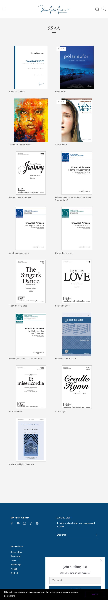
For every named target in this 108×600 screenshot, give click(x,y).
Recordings (16, 564)
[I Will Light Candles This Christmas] (31, 334)
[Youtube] (18, 523)
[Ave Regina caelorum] (31, 228)
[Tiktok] (31, 523)
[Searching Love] (77, 281)
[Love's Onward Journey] (31, 173)
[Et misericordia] (31, 387)
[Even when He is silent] (77, 334)
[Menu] (5, 9)
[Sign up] (96, 535)
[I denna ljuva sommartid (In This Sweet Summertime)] (77, 173)
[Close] (101, 560)
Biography (15, 556)
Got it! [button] (95, 594)
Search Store (16, 552)
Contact (14, 573)
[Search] (97, 9)
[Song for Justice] (31, 67)
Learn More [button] (9, 596)
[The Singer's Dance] (31, 281)
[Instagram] (24, 523)
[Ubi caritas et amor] (77, 228)
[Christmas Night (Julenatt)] (31, 440)
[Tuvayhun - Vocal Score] (31, 120)
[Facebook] (12, 523)
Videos (14, 569)
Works (13, 560)
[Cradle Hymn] (77, 387)
